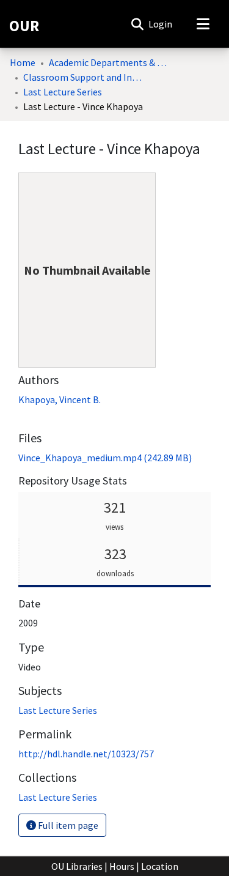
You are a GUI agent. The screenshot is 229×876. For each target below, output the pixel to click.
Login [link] (160, 24)
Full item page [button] (67, 825)
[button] (137, 24)
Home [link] (22, 62)
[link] (105, 457)
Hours (121, 866)
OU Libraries (77, 866)
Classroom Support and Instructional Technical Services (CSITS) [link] (84, 77)
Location (159, 866)
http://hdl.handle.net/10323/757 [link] (86, 754)
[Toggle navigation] (203, 23)
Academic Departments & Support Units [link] (110, 62)
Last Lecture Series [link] (62, 92)
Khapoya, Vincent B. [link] (59, 399)
